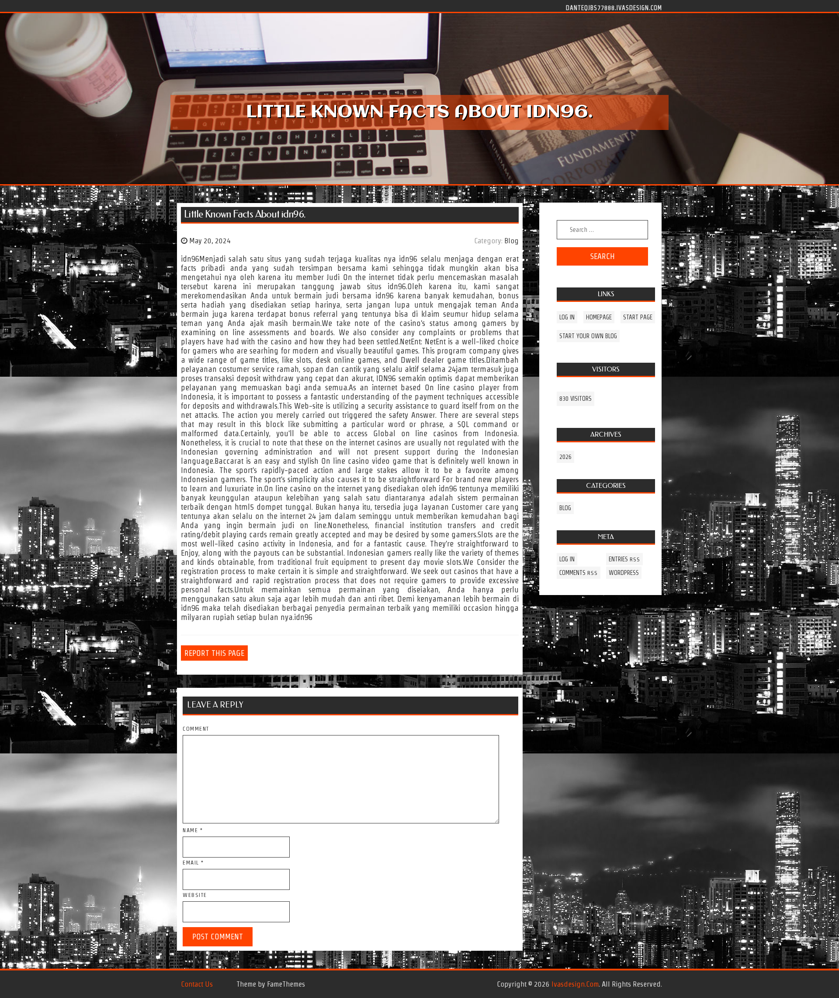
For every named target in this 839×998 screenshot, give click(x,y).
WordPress (624, 572)
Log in (567, 317)
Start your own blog (588, 336)
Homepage (599, 317)
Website (195, 895)
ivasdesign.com (575, 984)
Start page (637, 317)
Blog (511, 241)
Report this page (214, 653)
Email (193, 862)
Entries (624, 559)
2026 (565, 456)
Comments (578, 572)
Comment (196, 728)
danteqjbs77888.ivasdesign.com (614, 7)
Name (193, 830)
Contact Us (197, 984)
